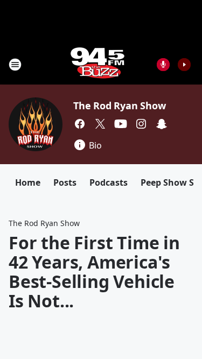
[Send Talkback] (163, 64)
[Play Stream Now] (184, 64)
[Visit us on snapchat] (161, 123)
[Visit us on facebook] (79, 123)
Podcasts (108, 182)
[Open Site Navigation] (15, 64)
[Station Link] (97, 64)
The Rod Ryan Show (119, 105)
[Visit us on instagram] (141, 123)
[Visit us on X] (100, 123)
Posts (64, 182)
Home (27, 182)
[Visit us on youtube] (120, 123)
